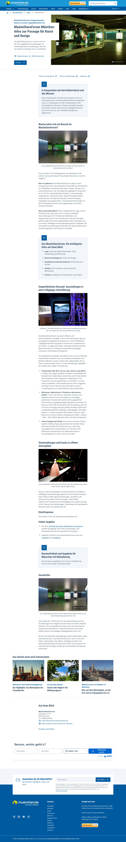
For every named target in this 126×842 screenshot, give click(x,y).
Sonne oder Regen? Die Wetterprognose (57, 689)
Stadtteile (50, 825)
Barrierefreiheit (99, 813)
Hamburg (85, 819)
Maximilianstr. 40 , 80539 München (30, 56)
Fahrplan (50, 808)
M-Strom (50, 816)
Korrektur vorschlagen (46, 729)
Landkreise (51, 828)
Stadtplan (50, 806)
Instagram (57, 538)
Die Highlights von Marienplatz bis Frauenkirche (28, 689)
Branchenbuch (77, 3)
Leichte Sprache (87, 813)
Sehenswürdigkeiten (17, 12)
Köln (90, 819)
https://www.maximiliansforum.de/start (57, 723)
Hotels (49, 820)
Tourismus (51, 813)
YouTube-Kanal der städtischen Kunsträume (66, 526)
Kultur (49, 811)
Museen (29, 12)
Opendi (95, 819)
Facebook (45, 538)
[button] (10, 9)
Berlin (105, 817)
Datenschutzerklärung (61, 791)
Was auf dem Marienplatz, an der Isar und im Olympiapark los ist (96, 691)
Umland (50, 830)
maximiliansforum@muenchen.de (55, 721)
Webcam (50, 823)
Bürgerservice (52, 818)
